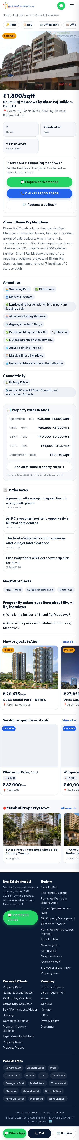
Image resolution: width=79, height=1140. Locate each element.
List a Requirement (53, 992)
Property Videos (13, 1047)
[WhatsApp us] (61, 6)
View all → (69, 641)
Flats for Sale (49, 939)
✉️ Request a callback (39, 205)
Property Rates (13, 987)
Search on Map (50, 961)
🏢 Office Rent (49, 24)
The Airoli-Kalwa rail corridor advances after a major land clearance (36, 542)
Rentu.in (36, 1112)
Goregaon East (14, 1083)
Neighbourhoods (52, 956)
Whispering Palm (20, 772)
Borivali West (53, 1090)
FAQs (44, 1015)
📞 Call (39, 1133)
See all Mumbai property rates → (40, 467)
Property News (13, 1042)
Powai (30, 1075)
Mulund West (31, 1090)
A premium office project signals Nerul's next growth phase (36, 502)
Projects (18, 15)
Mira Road (36, 1098)
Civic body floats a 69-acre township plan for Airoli (37, 562)
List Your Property (52, 987)
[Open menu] (71, 6)
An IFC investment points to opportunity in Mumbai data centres (37, 522)
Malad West (37, 1083)
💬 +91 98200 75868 (18, 917)
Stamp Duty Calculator (17, 1003)
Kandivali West (14, 1098)
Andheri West (35, 1067)
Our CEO (46, 1003)
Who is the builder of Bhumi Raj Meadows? (38, 614)
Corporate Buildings (16, 1020)
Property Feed (50, 973)
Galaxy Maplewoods (40, 589)
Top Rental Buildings (54, 892)
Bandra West (13, 1067)
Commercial (49, 950)
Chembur (11, 1090)
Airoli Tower (13, 589)
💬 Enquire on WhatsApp (39, 182)
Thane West (58, 1083)
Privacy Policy (50, 1020)
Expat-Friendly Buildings (18, 1036)
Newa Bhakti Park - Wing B (24, 700)
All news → (68, 808)
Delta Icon (66, 589)
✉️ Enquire (64, 1133)
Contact (46, 1009)
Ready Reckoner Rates (18, 992)
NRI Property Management (58, 918)
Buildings (9, 1015)
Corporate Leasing (53, 923)
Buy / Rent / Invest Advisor (20, 1009)
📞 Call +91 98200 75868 (39, 193)
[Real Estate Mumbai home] (18, 5)
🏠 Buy (27, 24)
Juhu (43, 1075)
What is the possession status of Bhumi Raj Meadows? (37, 625)
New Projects (50, 945)
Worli (53, 1067)
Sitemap (59, 1112)
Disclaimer (47, 1026)
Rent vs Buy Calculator (17, 998)
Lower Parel (12, 1075)
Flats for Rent (49, 887)
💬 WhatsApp (15, 1133)
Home (6, 15)
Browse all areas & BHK (56, 967)
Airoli (29, 15)
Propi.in (47, 1112)
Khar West (58, 1075)
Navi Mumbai (57, 1098)
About (45, 998)
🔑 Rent (11, 24)
